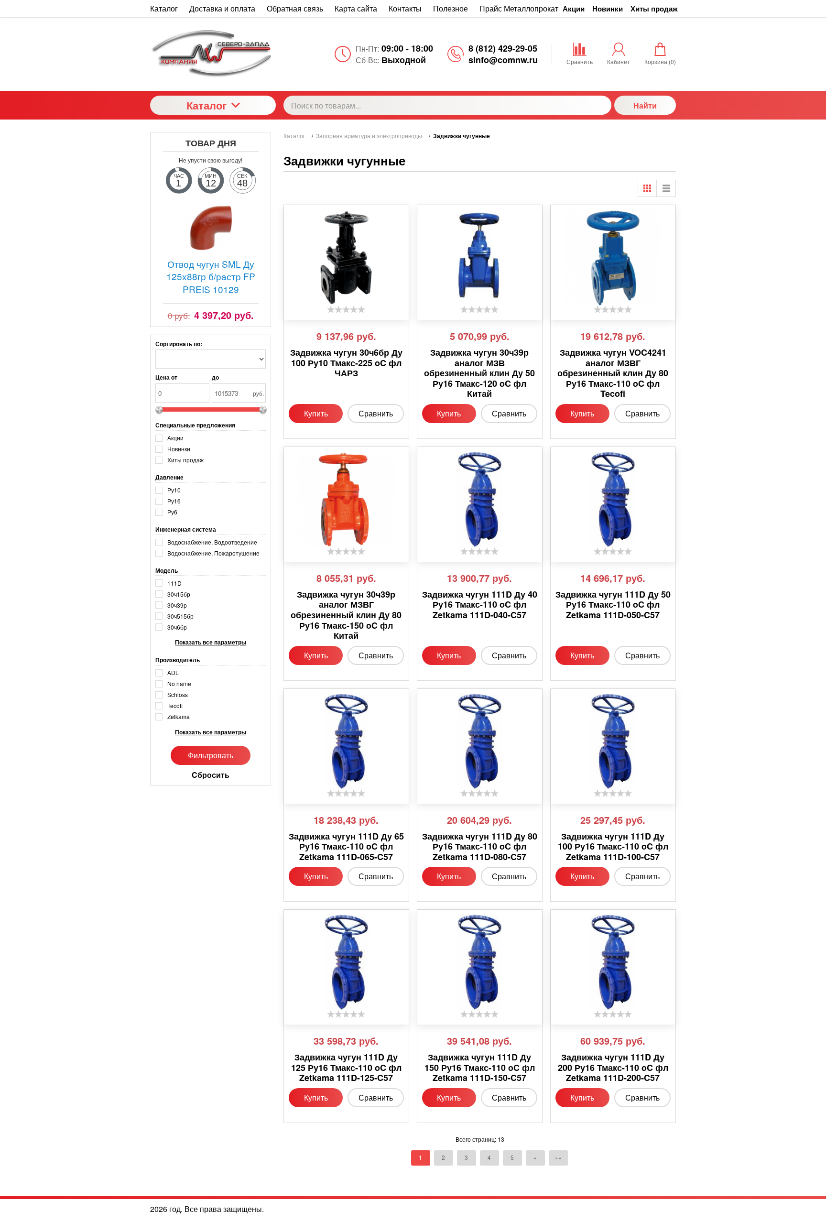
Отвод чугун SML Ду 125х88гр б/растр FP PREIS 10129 (210, 276)
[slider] (346, 309)
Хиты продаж (654, 8)
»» (558, 1157)
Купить (316, 413)
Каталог (206, 105)
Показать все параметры (210, 642)
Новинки (607, 8)
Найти (645, 105)
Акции (574, 8)
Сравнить (376, 413)
